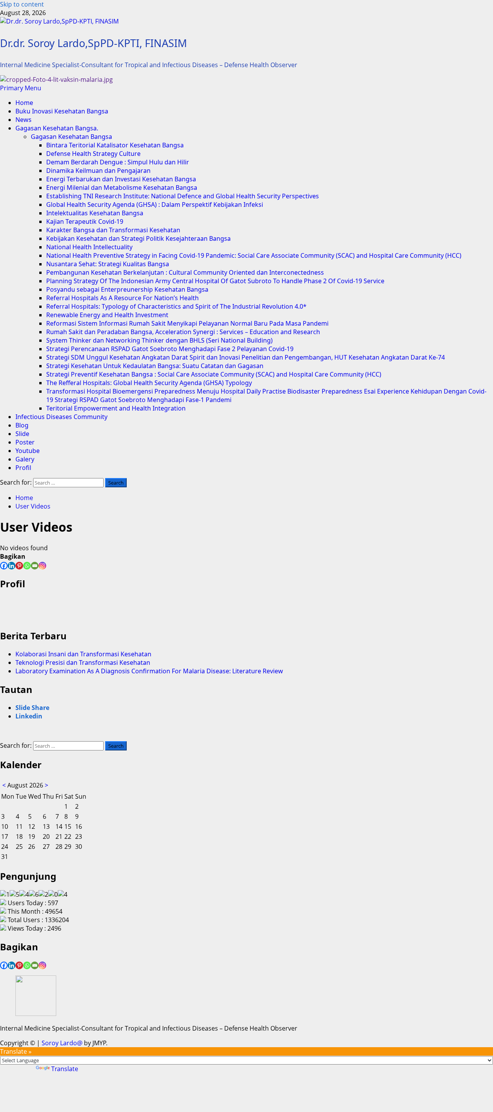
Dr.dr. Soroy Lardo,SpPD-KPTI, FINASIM (93, 43)
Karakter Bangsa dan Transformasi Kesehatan (113, 230)
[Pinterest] (19, 566)
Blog (22, 425)
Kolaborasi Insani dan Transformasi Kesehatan (83, 654)
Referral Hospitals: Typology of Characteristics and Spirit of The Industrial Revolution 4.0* (176, 306)
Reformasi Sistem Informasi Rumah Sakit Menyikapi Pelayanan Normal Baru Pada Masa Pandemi (187, 323)
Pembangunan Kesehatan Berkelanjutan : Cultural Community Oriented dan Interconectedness (185, 272)
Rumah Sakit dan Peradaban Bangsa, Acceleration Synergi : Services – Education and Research (183, 332)
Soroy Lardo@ (62, 1043)
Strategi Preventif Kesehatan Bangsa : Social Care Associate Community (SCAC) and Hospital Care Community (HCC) (213, 374)
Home (24, 102)
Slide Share (32, 707)
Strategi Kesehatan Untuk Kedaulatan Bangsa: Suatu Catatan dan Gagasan (154, 366)
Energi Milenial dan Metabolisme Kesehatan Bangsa (121, 187)
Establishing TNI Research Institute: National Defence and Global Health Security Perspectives (182, 196)
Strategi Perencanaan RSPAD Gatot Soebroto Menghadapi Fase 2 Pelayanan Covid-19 (169, 349)
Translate (64, 1069)
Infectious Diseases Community (61, 416)
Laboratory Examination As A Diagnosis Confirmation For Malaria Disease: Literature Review (149, 671)
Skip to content (22, 4)
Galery (24, 459)
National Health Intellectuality (89, 247)
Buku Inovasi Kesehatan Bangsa (61, 111)
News (23, 119)
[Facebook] (4, 566)
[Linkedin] (11, 566)
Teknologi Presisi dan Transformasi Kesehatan (82, 662)
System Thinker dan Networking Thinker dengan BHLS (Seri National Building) (159, 340)
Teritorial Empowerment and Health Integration (116, 408)
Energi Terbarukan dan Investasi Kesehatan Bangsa (121, 179)
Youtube (27, 450)
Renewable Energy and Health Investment (107, 315)
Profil (23, 467)
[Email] (35, 566)
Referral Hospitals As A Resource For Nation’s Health (122, 298)
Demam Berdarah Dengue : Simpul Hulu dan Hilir (117, 162)
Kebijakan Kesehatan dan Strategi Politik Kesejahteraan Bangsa (138, 238)
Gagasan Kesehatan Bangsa (71, 136)
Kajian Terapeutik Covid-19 (84, 221)
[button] (20, 88)
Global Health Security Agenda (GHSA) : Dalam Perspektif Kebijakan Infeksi (154, 204)
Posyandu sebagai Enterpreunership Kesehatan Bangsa (127, 289)
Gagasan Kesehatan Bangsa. (56, 128)
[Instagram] (42, 566)
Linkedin (28, 716)
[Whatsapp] (27, 566)
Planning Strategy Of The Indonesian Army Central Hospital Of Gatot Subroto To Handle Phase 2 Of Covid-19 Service (215, 281)
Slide (22, 433)
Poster (25, 442)
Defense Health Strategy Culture (93, 153)
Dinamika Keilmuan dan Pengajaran (98, 170)
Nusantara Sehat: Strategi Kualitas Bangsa (107, 264)
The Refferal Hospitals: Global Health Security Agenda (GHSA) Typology (149, 383)
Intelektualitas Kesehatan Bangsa (94, 213)
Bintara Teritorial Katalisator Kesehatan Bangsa (115, 145)
